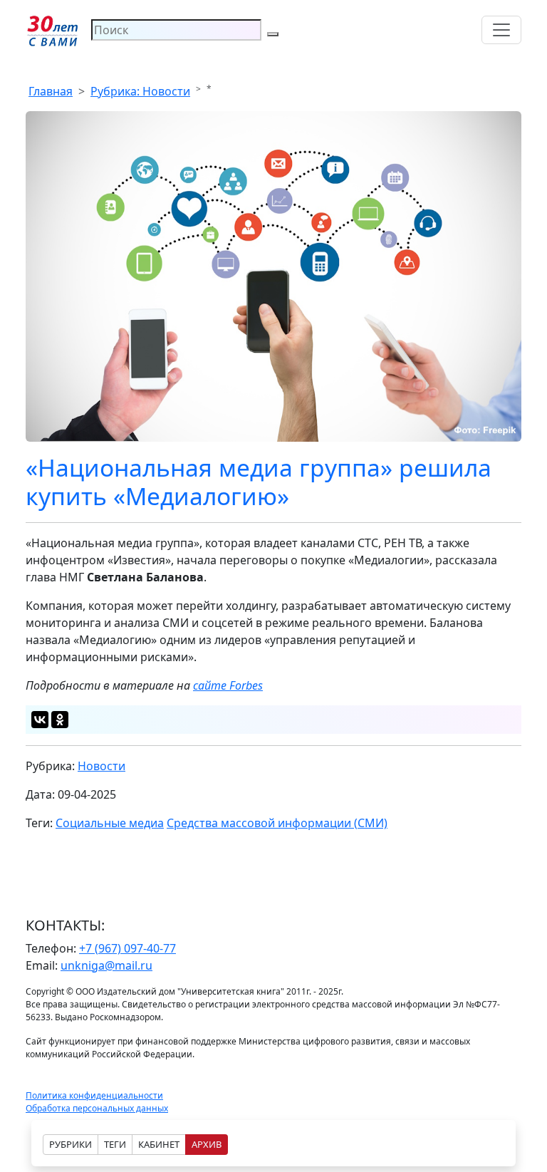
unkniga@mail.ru (106, 965)
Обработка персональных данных (97, 1108)
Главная (50, 91)
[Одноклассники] (59, 719)
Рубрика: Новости (140, 91)
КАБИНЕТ (158, 1144)
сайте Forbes (228, 685)
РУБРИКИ (70, 1144)
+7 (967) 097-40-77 (127, 948)
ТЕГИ (115, 1144)
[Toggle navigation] (501, 30)
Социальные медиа (110, 823)
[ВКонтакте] (39, 719)
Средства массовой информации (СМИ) (277, 823)
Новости (101, 766)
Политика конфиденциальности (94, 1095)
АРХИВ (207, 1144)
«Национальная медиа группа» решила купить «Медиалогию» (258, 481)
